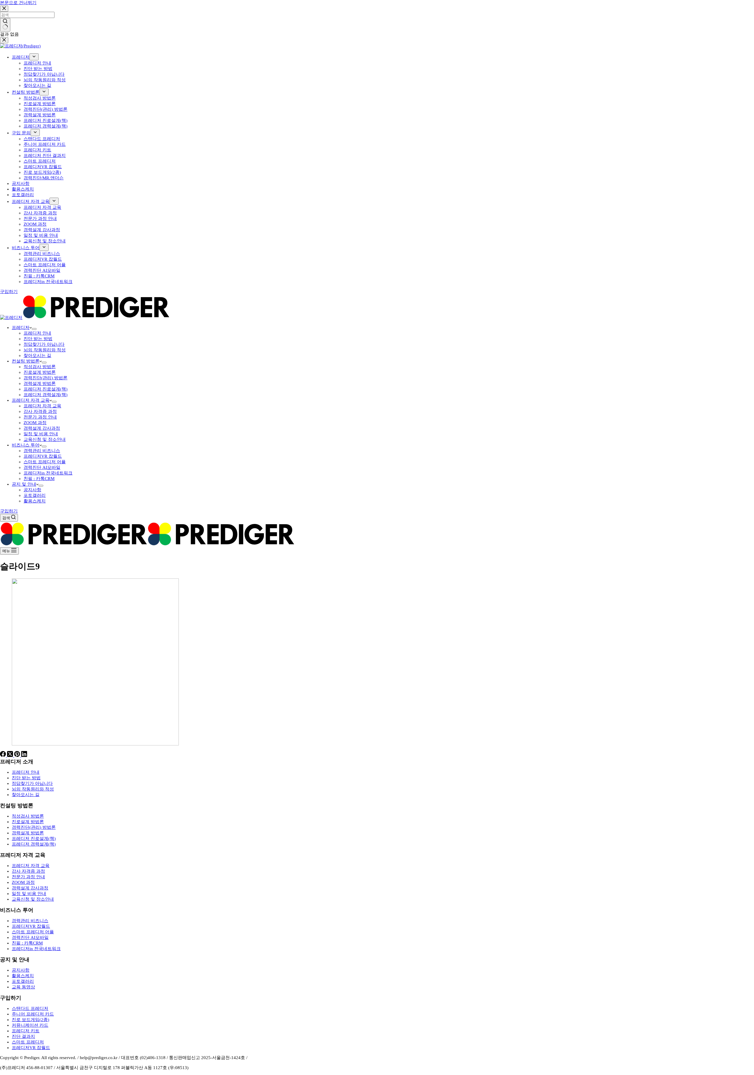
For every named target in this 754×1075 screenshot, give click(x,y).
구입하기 (9, 511)
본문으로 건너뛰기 (18, 2)
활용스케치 (35, 501)
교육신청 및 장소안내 (45, 439)
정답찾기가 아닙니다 (44, 344)
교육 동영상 (23, 987)
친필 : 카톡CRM (39, 478)
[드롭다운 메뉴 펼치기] (34, 329)
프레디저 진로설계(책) (45, 389)
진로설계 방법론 (40, 372)
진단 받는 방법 (38, 338)
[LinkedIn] (24, 755)
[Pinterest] (17, 755)
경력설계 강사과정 (42, 428)
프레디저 (20, 327)
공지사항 (32, 489)
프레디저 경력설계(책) (45, 394)
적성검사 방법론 (40, 366)
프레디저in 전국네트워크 (48, 473)
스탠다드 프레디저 (30, 1008)
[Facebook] (3, 755)
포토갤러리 (35, 495)
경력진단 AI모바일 (42, 467)
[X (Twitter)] (10, 755)
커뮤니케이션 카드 (30, 1025)
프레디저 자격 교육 (30, 400)
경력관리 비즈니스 (42, 450)
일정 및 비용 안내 (41, 433)
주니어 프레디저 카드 (33, 1014)
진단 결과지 (23, 1036)
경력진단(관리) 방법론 (45, 378)
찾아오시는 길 (37, 355)
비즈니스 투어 (25, 445)
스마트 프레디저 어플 (45, 461)
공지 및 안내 (24, 484)
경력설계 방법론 (40, 383)
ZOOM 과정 (35, 422)
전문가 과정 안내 (40, 417)
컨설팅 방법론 (25, 361)
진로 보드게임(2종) (30, 1019)
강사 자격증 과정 (40, 411)
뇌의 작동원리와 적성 (45, 350)
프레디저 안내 (37, 333)
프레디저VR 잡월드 (43, 456)
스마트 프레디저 (28, 1042)
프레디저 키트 (25, 1030)
